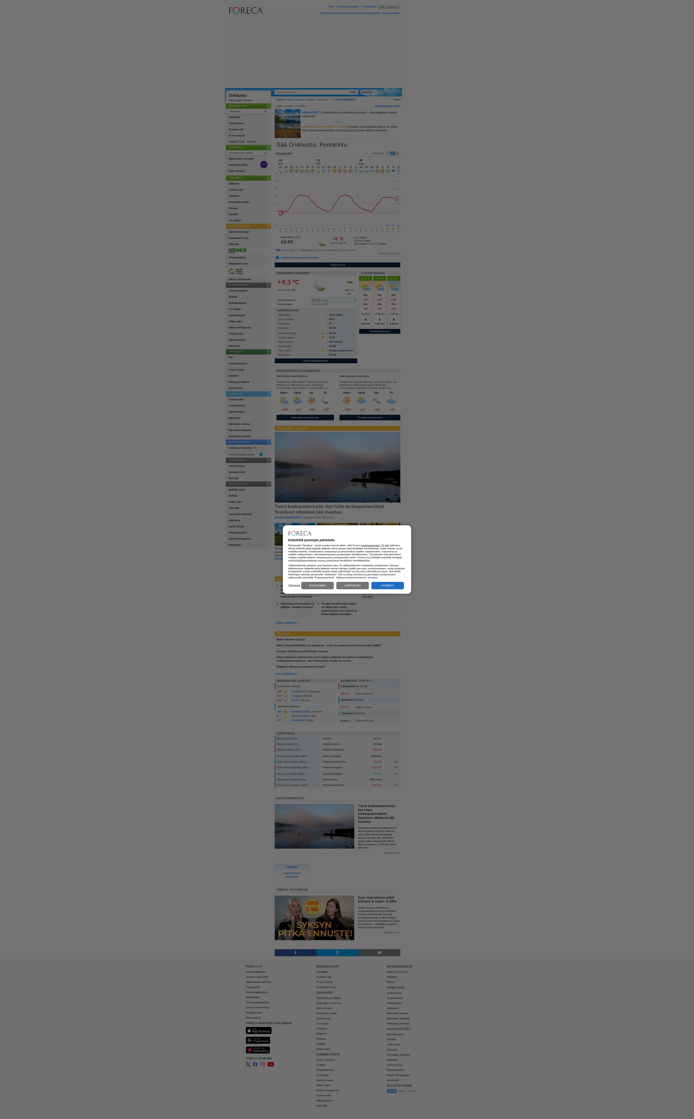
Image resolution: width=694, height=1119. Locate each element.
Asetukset (353, 585)
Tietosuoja (294, 585)
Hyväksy (387, 585)
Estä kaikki (317, 585)
